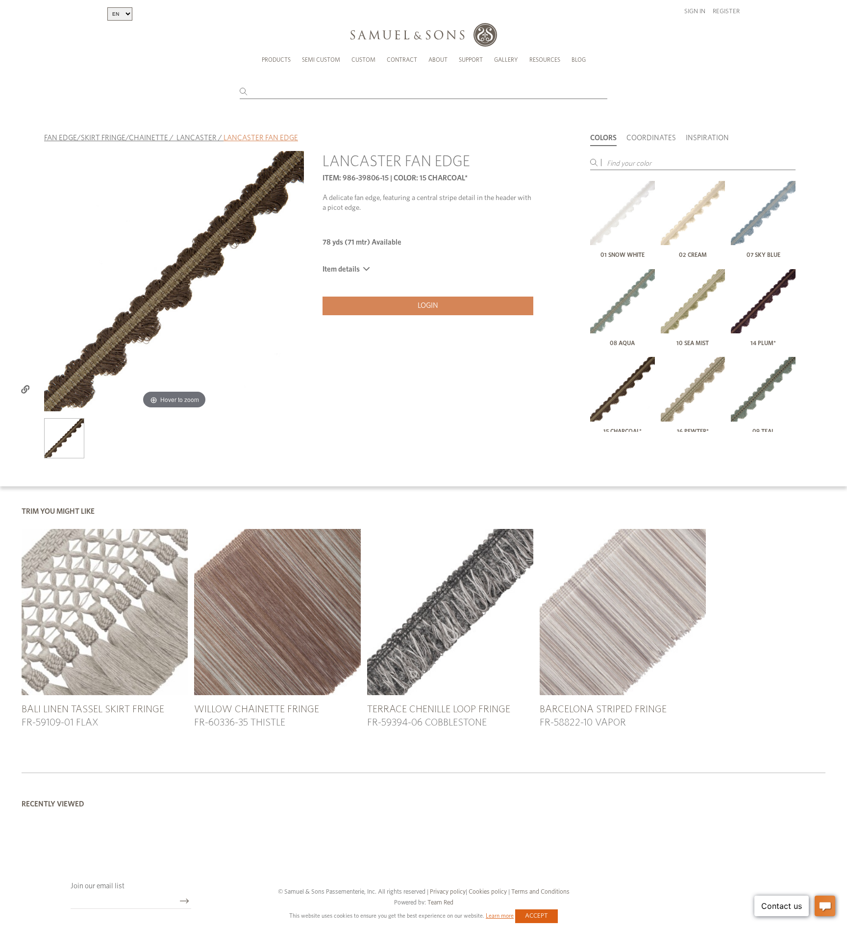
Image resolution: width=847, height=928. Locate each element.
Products (276, 60)
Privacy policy (448, 892)
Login (428, 305)
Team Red (440, 903)
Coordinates (651, 138)
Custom (363, 60)
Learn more (500, 916)
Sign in (694, 11)
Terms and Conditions (540, 892)
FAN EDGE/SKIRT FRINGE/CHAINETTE (106, 138)
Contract (402, 60)
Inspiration (707, 138)
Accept (536, 916)
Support (471, 60)
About (438, 60)
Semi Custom (321, 60)
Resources (544, 60)
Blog (579, 60)
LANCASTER (196, 138)
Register (726, 11)
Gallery (506, 60)
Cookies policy (488, 892)
